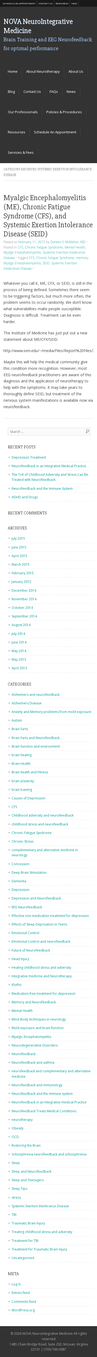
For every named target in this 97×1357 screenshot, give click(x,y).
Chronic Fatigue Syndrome (44, 247)
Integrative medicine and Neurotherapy (42, 976)
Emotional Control (25, 933)
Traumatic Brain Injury (28, 1223)
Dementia (19, 881)
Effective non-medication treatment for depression (50, 915)
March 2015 (20, 564)
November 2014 (24, 599)
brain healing (22, 755)
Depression (20, 889)
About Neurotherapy (43, 71)
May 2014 (19, 651)
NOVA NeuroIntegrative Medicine (38, 26)
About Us (75, 71)
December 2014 (24, 590)
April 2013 (19, 668)
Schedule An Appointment (19, 3)
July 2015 (18, 538)
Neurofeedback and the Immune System (42, 488)
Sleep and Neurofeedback (31, 1171)
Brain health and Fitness (30, 772)
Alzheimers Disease (26, 703)
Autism (17, 720)
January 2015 (21, 581)
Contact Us (46, 3)
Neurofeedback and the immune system (42, 1093)
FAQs (74, 3)
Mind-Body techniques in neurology (39, 1019)
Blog (11, 91)
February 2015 (23, 573)
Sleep (16, 1163)
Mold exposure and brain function (38, 1028)
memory (82, 257)
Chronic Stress (22, 841)
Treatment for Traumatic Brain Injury (39, 1249)
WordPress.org (23, 1310)
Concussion (20, 864)
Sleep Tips (19, 1188)
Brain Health (21, 763)
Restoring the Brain (26, 1145)
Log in (16, 1284)
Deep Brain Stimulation (29, 872)
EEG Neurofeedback (27, 907)
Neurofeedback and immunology (37, 1085)
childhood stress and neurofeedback (40, 824)
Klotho (17, 984)
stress (16, 1197)
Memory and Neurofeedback (34, 1002)
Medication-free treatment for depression (43, 993)
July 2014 (18, 633)
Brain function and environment (36, 746)
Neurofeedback (24, 1054)
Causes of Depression (28, 798)
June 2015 (19, 547)
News (71, 91)
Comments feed (24, 1301)
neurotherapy (22, 1119)
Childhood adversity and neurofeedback (43, 815)
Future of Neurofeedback (31, 950)
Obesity (17, 1128)
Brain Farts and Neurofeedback (36, 738)
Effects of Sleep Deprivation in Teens (39, 924)
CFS (20, 247)
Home (13, 71)
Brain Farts (20, 729)
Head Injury (20, 959)
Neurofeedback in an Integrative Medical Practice (49, 466)
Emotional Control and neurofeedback (41, 941)
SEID (46, 263)
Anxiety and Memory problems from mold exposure (51, 711)
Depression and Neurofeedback (36, 898)
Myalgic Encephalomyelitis (22, 252)
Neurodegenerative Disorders (35, 1045)
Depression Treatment (29, 457)
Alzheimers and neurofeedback (36, 694)
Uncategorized (23, 1258)
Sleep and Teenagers (28, 1180)
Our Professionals (23, 111)
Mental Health (75, 247)
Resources (62, 3)
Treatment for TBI (25, 1240)
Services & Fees (21, 152)
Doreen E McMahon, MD (67, 242)
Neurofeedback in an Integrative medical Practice (49, 1102)
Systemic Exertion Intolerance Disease (40, 1206)
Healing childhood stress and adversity (41, 967)
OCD (15, 1137)
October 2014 (22, 607)
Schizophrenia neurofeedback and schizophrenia (49, 1154)
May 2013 (19, 659)
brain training (22, 789)
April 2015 (19, 556)
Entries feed (21, 1292)
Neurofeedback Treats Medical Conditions (44, 1111)
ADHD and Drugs (25, 497)
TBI (14, 1214)
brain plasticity (23, 781)
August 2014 (21, 625)
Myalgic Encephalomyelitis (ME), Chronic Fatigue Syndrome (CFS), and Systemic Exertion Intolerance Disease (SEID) (48, 215)
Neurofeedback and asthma (33, 1062)
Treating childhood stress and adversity (42, 1232)
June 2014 (19, 642)
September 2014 (24, 616)
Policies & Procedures (64, 111)
